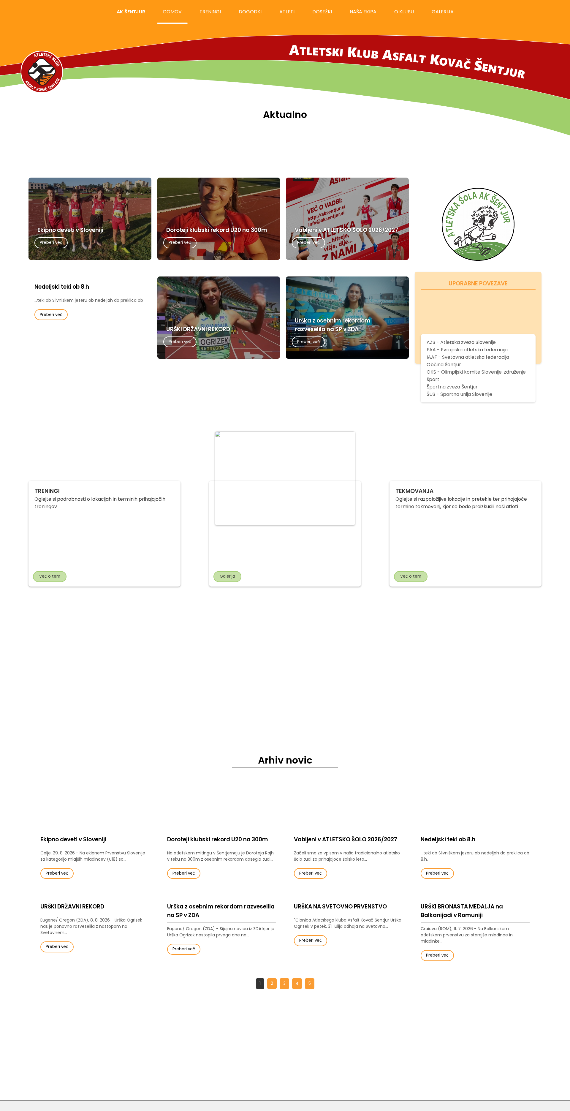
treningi (210, 11)
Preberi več (51, 242)
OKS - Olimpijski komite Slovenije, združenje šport (476, 376)
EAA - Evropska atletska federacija (467, 349)
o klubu (404, 11)
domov (172, 11)
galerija (443, 11)
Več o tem (49, 576)
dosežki (322, 11)
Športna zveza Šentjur (452, 386)
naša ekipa (363, 11)
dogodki (250, 11)
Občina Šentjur (444, 364)
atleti (286, 11)
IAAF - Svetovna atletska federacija (468, 357)
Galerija (227, 576)
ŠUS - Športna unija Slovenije (459, 394)
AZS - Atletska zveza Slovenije (461, 342)
